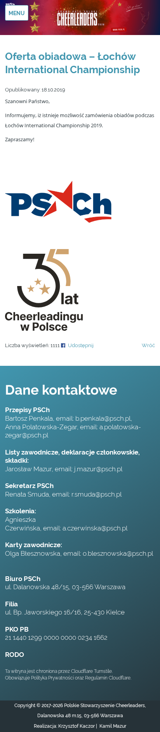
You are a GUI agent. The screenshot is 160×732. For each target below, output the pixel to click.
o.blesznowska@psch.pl (118, 553)
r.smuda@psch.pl (96, 494)
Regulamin (96, 678)
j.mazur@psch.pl (98, 469)
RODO (14, 654)
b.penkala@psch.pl (102, 418)
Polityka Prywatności (52, 678)
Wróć (148, 345)
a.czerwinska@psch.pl (95, 528)
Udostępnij (81, 345)
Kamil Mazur (112, 726)
